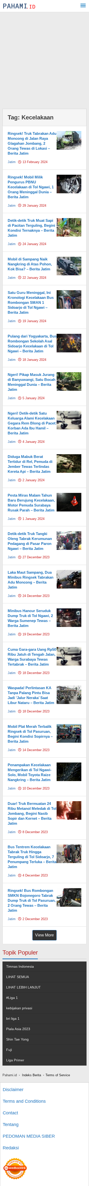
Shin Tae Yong (17, 1039)
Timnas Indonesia (20, 966)
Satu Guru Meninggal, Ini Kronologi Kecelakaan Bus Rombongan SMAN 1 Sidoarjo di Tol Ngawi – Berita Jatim (31, 302)
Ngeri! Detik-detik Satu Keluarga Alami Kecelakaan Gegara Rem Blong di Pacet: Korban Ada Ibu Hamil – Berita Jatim (32, 423)
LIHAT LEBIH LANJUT (23, 987)
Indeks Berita (31, 1075)
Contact (10, 1112)
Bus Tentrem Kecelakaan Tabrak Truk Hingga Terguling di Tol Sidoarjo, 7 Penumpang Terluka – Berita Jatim (32, 857)
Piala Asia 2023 (18, 1029)
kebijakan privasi (19, 1008)
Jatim (12, 162)
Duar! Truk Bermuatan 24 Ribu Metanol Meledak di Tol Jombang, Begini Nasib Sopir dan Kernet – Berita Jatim (32, 813)
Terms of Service (57, 1075)
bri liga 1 (13, 1018)
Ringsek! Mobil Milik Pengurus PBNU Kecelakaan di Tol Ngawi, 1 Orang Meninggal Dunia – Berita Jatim (31, 187)
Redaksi (11, 1147)
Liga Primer (15, 1060)
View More (44, 935)
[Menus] (83, 6)
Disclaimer (13, 1089)
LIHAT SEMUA (17, 977)
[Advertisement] (44, 59)
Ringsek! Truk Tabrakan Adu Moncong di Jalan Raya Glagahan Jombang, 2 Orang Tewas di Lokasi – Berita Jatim (32, 143)
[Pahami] (19, 5)
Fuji (9, 1050)
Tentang (11, 1124)
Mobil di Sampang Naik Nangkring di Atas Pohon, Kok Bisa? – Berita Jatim (30, 264)
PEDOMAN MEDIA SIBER (29, 1136)
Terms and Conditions (24, 1101)
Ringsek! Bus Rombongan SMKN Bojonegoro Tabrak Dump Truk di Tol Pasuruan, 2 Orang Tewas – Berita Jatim (32, 900)
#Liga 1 (12, 998)
